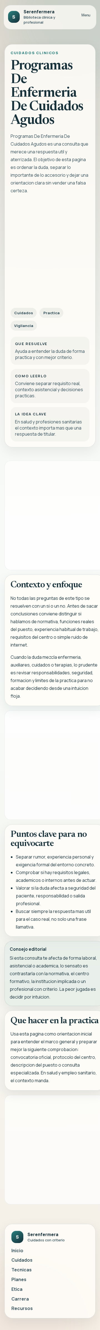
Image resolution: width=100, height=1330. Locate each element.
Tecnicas (21, 1270)
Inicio (17, 1250)
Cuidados (21, 1260)
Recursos (22, 1308)
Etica (16, 1289)
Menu (85, 15)
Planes (18, 1279)
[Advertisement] (50, 252)
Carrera (20, 1299)
